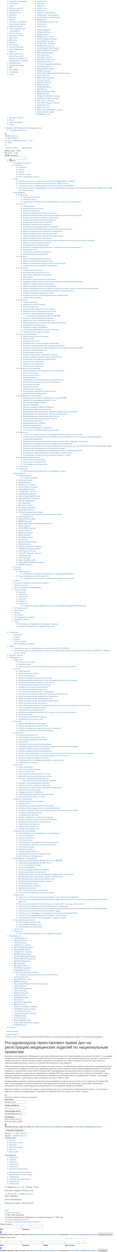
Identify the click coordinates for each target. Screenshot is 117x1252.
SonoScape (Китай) (44, 87)
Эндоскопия (41, 10)
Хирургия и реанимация (46, 12)
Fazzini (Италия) (43, 75)
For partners (13, 69)
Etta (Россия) (42, 89)
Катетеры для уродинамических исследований (40, 227)
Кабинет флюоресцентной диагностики (38, 261)
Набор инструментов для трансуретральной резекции (43, 236)
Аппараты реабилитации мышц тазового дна (40, 213)
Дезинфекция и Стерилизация (48, 17)
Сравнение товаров (16, 65)
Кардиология (42, 19)
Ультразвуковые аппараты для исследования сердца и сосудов (46, 455)
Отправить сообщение (14, 1130)
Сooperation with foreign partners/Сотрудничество (23, 128)
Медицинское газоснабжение (48, 15)
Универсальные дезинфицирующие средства (40, 418)
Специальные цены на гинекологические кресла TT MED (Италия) (43, 183)
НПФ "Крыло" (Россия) (45, 100)
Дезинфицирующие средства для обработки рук (41, 416)
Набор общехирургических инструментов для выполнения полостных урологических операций (58, 240)
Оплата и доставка (16, 47)
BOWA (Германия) (44, 71)
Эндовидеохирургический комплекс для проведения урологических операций (52, 215)
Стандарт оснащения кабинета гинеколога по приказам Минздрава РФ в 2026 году (54, 605)
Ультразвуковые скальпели (33, 352)
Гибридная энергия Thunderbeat (35, 327)
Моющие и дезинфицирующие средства (38, 318)
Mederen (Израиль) (44, 82)
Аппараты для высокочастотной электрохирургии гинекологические (48, 290)
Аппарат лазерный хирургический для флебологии (42, 357)
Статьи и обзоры (15, 33)
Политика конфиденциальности (17, 1219)
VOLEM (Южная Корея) (46, 46)
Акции (11, 6)
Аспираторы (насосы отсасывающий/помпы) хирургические (45, 295)
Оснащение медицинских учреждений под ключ (37, 626)
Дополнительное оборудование (35, 393)
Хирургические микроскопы (33, 363)
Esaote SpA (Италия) (45, 61)
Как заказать (14, 44)
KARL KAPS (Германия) (46, 77)
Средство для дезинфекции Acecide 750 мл (39, 400)
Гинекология (42, 8)
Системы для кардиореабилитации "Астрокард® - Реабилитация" (47, 452)
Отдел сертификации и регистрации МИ (34, 576)
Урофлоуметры (29, 206)
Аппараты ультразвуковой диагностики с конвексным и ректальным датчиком (52, 247)
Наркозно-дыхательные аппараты (36, 336)
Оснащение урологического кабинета (37, 252)
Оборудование (14, 10)
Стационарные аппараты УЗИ (34, 462)
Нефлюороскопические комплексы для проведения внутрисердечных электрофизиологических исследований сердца (67, 446)
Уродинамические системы (33, 208)
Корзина (12, 42)
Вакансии (12, 17)
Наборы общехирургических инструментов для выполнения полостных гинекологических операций (60, 288)
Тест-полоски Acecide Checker (34, 402)
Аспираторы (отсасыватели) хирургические (39, 359)
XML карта (13, 40)
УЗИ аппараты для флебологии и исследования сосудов (44, 471)
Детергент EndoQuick (31, 405)
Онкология (41, 6)
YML (11, 67)
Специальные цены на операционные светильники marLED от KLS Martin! (46, 185)
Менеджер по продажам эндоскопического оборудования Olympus (48, 573)
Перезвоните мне (105, 1234)
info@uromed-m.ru (12, 136)
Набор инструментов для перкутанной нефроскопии (42, 231)
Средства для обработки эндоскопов (37, 409)
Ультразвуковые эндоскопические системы (39, 309)
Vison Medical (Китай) (45, 41)
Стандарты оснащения (18, 1)
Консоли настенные (30, 373)
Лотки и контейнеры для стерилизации (37, 427)
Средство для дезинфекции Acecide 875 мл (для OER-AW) (45, 398)
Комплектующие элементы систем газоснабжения (42, 382)
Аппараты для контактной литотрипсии (37, 222)
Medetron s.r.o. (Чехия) (45, 36)
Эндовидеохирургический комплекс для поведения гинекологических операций (53, 281)
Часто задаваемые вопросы (29, 176)
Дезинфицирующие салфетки (34, 423)
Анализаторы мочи (30, 249)
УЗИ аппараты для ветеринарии (35, 464)
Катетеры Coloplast (30, 478)
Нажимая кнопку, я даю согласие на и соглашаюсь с (53, 1126)
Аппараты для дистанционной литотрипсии (39, 220)
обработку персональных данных (47, 1126)
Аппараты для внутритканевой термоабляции (40, 265)
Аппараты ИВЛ (28, 338)
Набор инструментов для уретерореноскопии (40, 233)
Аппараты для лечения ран (33, 366)
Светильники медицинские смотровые (37, 274)
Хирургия (22, 599)
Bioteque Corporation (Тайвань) (48, 96)
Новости (12, 19)
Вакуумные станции (30, 386)
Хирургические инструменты (33, 361)
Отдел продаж (24, 571)
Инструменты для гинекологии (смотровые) (39, 279)
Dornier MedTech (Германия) (48, 50)
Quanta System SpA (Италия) (48, 48)
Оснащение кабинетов (17, 130)
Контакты (12, 15)
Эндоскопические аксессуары (34, 325)
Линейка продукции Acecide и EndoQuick (38, 407)
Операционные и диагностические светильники (41, 343)
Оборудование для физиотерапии (36, 245)
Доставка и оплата (16, 35)
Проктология (42, 24)
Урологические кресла (31, 211)
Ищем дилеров (15, 63)
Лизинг (11, 120)
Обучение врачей (16, 26)
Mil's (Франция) (43, 55)
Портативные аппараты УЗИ (33, 459)
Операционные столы (31, 341)
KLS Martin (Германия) (45, 59)
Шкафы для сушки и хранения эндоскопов (39, 320)
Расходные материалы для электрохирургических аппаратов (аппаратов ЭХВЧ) (53, 347)
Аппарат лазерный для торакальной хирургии (40, 354)
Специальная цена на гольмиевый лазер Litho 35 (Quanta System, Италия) (47, 181)
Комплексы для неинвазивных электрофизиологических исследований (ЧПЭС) (52, 450)
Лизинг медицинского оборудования (17, 29)
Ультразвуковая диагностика (47, 22)
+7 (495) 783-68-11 (12, 138)
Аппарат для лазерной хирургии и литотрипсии (41, 217)
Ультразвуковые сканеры (32, 297)
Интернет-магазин (16, 8)
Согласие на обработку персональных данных (18, 23)
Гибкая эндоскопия (30, 302)
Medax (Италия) (43, 84)
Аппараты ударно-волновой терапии (37, 242)
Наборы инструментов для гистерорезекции (39, 286)
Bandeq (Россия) (43, 93)
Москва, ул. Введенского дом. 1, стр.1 (19, 140)
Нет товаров (8, 142)
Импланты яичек (29, 199)
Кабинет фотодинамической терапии (37, 258)
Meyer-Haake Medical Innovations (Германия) (54, 73)
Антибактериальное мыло (33, 421)
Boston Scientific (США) (45, 112)
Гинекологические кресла (32, 270)
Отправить (103, 1250)
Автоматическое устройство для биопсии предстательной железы (47, 229)
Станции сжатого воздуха (32, 389)
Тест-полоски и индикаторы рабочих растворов (40, 430)
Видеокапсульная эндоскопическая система (39, 311)
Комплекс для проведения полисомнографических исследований (47, 443)
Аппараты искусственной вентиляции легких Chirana (42, 514)
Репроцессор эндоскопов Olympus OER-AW (44, 316)
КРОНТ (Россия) (43, 107)
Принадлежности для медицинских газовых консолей (43, 379)
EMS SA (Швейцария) (45, 52)
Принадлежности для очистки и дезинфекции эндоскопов (44, 322)
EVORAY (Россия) (43, 114)
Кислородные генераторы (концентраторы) (39, 391)
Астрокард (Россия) (44, 66)
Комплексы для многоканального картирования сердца (44, 448)
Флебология (41, 26)
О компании (13, 3)
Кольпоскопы (28, 277)
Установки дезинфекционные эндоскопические (40, 329)
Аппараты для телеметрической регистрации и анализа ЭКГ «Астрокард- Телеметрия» (56, 441)
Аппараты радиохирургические (34, 350)
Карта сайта (13, 38)
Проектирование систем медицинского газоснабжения (43, 370)
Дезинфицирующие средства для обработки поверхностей (45, 414)
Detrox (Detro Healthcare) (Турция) (50, 109)
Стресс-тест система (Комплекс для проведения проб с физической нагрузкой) (53, 434)
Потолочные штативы (31, 384)
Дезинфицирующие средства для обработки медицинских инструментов (50, 411)
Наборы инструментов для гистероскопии (38, 284)
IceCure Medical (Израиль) (47, 39)
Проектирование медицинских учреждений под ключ (38, 624)
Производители (15, 12)
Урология (40, 3)
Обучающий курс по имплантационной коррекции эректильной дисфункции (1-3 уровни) (18, 57)
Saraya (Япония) (43, 34)
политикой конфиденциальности (88, 1126)
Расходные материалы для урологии (37, 224)
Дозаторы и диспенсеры (32, 425)
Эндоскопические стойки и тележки (36, 332)
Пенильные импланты (31, 197)
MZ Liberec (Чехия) (44, 57)
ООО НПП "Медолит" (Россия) (48, 103)
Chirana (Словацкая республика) (49, 64)
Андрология (41, 1)
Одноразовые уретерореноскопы (35, 254)
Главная (8, 1036)
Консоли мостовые (30, 377)
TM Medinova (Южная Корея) (48, 98)
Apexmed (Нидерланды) (46, 91)
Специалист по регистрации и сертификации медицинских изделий (48, 578)
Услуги (11, 74)
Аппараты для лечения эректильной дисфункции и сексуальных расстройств (52, 201)
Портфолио (23, 167)
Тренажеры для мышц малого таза (36, 272)
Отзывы (21, 169)
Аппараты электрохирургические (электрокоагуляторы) (43, 345)
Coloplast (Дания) (43, 30)
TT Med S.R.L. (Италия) (46, 43)
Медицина (22, 601)
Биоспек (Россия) (43, 80)
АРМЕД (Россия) (43, 105)
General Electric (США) (45, 68)
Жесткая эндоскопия (31, 306)
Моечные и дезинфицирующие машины (38, 313)
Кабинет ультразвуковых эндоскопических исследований (44, 263)
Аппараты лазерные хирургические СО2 (38, 293)
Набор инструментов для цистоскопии (37, 238)
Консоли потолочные (31, 375)
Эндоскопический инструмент (34, 304)
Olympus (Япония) (44, 32)
